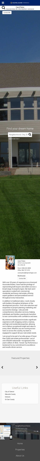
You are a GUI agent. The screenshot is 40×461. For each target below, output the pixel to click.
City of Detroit (9, 392)
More (35, 431)
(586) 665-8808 (26, 268)
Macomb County (10, 394)
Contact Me (7, 12)
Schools (7, 397)
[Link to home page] (20, 3)
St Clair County (10, 399)
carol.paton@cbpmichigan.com (27, 273)
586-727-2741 (26, 270)
